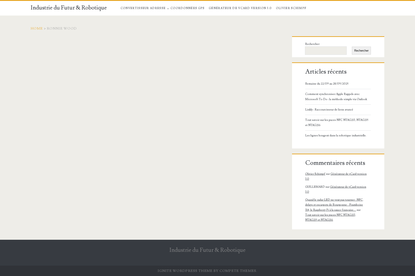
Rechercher (312, 44)
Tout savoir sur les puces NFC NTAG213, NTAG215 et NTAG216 (336, 122)
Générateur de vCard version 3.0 (240, 8)
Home (37, 28)
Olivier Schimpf (291, 8)
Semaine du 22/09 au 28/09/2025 (326, 83)
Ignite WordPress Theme (185, 271)
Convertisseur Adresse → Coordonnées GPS (163, 8)
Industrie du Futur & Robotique (69, 7)
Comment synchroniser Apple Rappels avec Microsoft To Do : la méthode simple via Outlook (336, 96)
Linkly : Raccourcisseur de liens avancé (329, 109)
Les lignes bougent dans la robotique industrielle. (335, 135)
